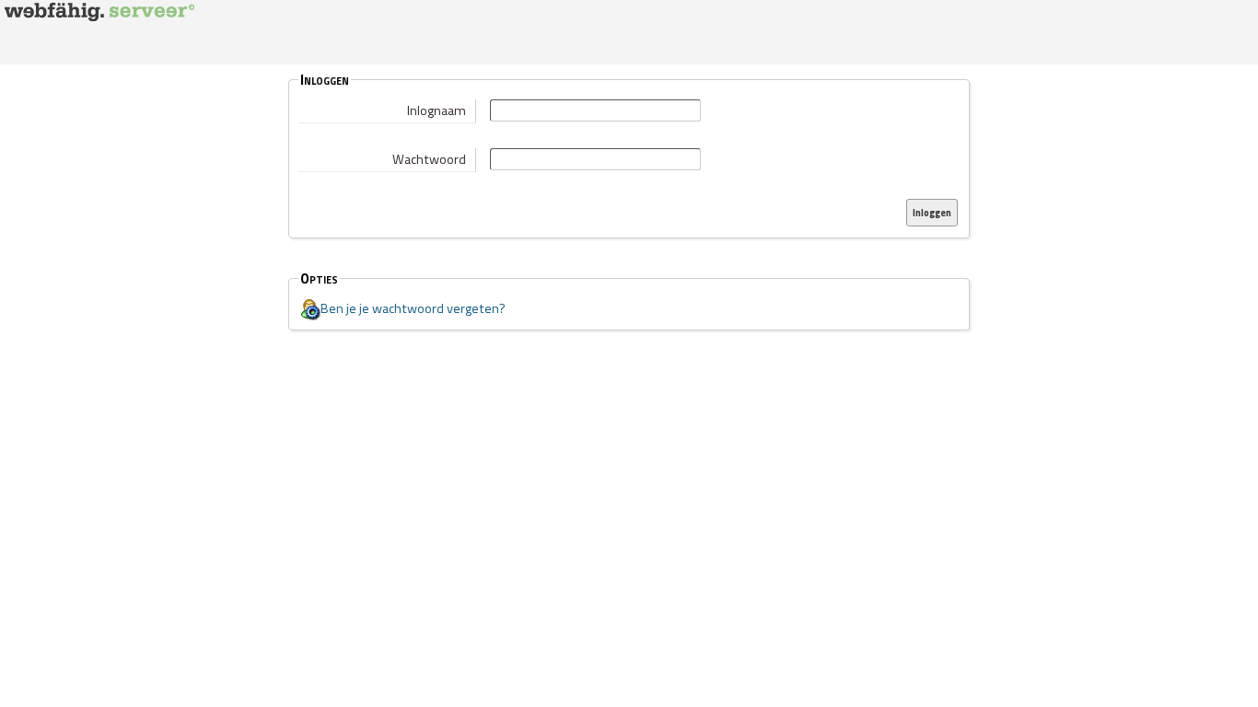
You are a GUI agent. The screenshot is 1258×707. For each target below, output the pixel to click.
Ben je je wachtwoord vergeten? (413, 308)
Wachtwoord (429, 159)
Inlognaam (436, 110)
